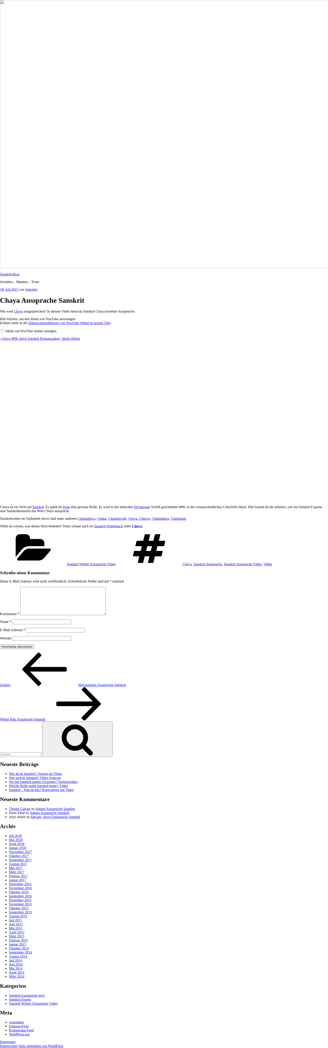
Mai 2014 (16, 968)
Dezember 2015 (20, 900)
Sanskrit (38, 507)
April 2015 (16, 932)
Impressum (7, 1042)
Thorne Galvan (19, 809)
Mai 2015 (16, 928)
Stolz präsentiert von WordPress (40, 1046)
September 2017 (20, 860)
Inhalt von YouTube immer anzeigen (30, 331)
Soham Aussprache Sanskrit (55, 809)
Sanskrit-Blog (9, 274)
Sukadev (31, 289)
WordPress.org (19, 1034)
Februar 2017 (18, 876)
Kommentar (9, 614)
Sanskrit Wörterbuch (108, 526)
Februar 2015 (18, 940)
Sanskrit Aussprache (207, 564)
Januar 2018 (17, 848)
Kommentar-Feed (21, 1030)
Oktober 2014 (19, 948)
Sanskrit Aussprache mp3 (27, 995)
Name (5, 622)
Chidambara (160, 518)
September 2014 (20, 952)
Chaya (18, 311)
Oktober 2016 (19, 892)
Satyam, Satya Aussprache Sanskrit (55, 817)
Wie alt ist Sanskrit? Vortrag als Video (35, 774)
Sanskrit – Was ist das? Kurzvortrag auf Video (41, 790)
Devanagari (142, 507)
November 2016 (20, 888)
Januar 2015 (17, 944)
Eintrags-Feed (19, 1026)
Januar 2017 (17, 880)
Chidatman (178, 518)
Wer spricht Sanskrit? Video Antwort (35, 778)
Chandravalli (117, 518)
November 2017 (20, 852)
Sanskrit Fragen (20, 999)
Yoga (66, 507)
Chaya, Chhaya (139, 518)
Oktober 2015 (19, 908)
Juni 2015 (16, 924)
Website (5, 638)
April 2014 (16, 972)
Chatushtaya (86, 518)
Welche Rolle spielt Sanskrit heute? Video (38, 786)
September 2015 (20, 912)
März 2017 (16, 872)
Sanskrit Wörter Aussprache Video (91, 564)
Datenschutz (8, 1046)
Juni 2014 (16, 964)
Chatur (101, 518)
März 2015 (16, 936)
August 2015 (18, 916)
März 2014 (16, 976)
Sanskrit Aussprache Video (243, 564)
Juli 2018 (15, 836)
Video (268, 564)
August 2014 (18, 956)
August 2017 (18, 864)
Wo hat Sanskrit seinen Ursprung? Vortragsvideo (43, 782)
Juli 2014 (15, 960)
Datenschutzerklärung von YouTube (69, 323)
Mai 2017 (16, 868)
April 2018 (16, 844)
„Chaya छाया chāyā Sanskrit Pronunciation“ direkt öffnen (40, 338)
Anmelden (16, 1022)
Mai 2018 (16, 840)
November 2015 (20, 904)
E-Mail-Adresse (12, 630)
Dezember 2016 (20, 884)
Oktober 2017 (19, 856)
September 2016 (20, 896)
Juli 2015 (15, 920)
